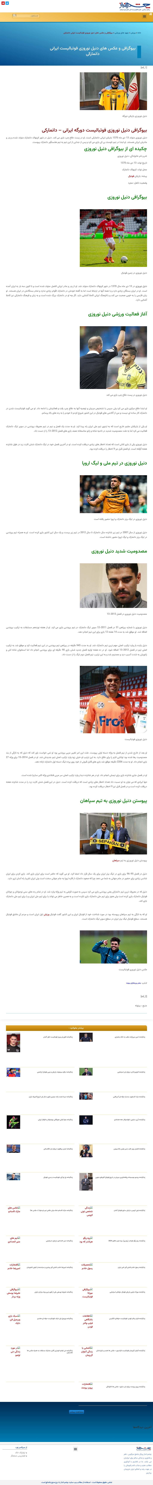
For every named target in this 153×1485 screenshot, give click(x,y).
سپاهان (116, 861)
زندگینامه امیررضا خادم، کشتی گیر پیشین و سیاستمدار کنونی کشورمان (50, 1267)
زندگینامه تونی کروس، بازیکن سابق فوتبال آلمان (129, 1210)
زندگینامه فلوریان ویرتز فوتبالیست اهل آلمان (58, 1037)
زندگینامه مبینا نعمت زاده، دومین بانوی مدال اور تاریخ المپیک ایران (51, 1097)
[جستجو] (14, 15)
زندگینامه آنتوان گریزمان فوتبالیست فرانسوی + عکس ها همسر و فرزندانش (120, 1350)
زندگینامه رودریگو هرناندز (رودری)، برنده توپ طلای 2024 (126, 1241)
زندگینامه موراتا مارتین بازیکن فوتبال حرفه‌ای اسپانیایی (127, 1292)
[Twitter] (7, 3)
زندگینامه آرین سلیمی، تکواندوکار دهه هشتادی (129, 1120)
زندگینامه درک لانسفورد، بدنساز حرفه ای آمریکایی (129, 1097)
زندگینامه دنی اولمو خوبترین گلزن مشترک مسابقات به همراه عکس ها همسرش (50, 1351)
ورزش (133, 32)
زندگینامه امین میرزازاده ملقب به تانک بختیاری (130, 1037)
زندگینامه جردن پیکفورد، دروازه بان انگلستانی (58, 1149)
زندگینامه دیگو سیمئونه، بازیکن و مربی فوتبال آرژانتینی (55, 1072)
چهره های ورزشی (122, 32)
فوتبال (131, 176)
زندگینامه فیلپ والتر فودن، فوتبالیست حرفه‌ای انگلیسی (127, 1318)
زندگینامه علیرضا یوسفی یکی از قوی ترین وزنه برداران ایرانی (54, 1292)
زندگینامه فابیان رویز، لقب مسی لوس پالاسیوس (129, 1149)
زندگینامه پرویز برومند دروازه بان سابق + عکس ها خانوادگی (125, 1387)
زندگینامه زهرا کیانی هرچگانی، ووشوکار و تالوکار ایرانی (55, 1120)
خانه (139, 32)
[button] (144, 16)
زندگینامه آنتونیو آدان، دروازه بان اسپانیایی (131, 1072)
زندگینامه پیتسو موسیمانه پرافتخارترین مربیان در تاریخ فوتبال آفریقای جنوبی (120, 1177)
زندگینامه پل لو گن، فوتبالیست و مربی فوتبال (58, 1177)
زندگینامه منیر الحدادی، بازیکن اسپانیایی (59, 1241)
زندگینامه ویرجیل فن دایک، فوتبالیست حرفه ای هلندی (55, 1318)
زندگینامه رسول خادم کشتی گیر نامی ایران (131, 1267)
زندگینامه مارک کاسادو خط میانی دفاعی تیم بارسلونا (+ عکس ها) (51, 1210)
